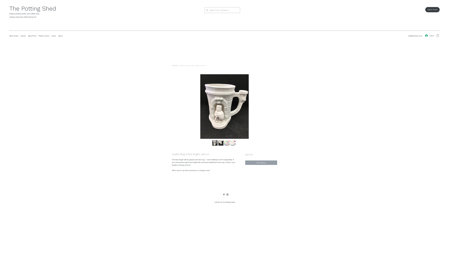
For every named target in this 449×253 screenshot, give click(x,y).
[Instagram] (227, 194)
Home (174, 65)
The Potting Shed (32, 8)
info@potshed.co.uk (415, 36)
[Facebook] (224, 194)
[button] (437, 35)
